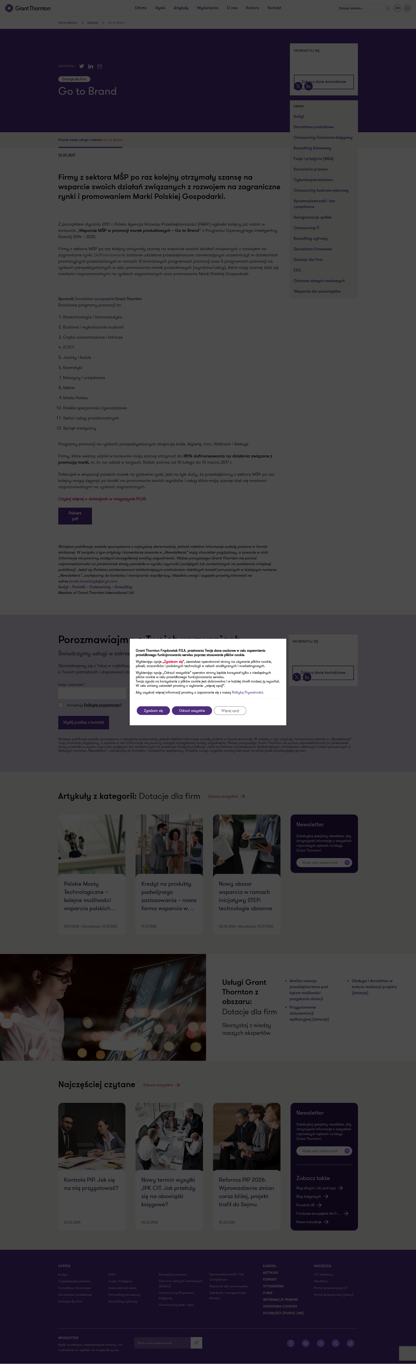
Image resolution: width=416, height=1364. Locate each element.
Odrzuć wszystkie (192, 710)
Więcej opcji (230, 710)
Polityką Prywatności (247, 692)
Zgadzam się (153, 710)
